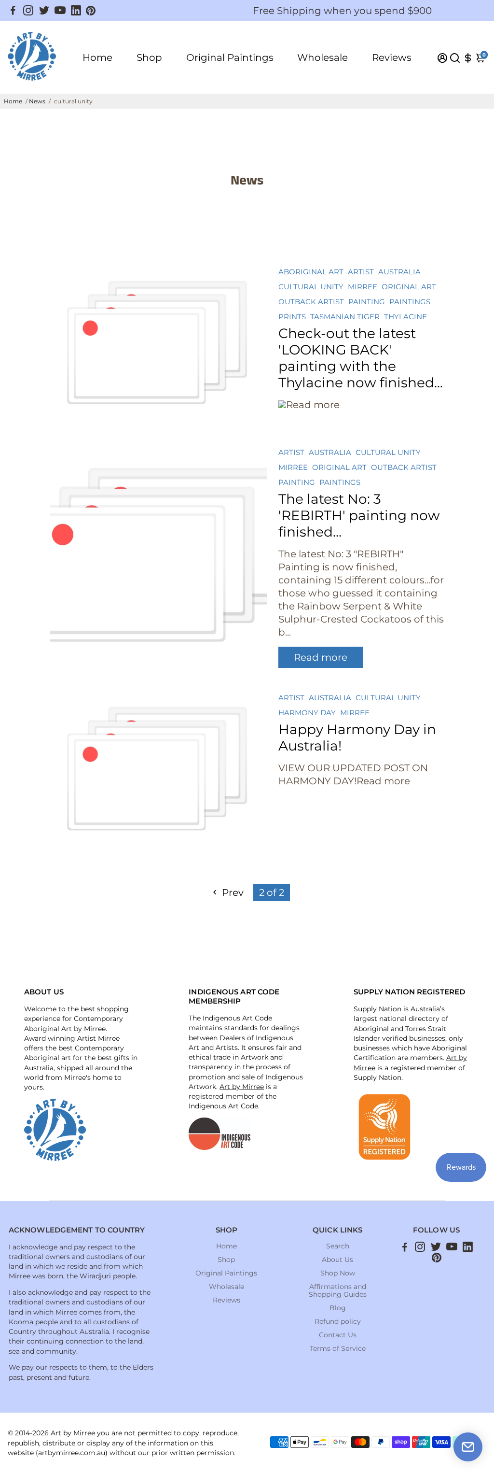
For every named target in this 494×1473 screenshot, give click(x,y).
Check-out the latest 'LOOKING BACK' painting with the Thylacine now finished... (360, 358)
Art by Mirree (242, 1087)
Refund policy (338, 1321)
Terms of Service (338, 1348)
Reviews (392, 57)
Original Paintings (230, 57)
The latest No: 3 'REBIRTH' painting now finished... (359, 515)
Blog (337, 1308)
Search (337, 1246)
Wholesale (322, 57)
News (37, 101)
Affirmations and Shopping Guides (338, 1290)
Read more (320, 657)
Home (97, 57)
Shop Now (337, 1273)
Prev (232, 892)
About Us (337, 1259)
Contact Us (338, 1335)
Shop (149, 57)
